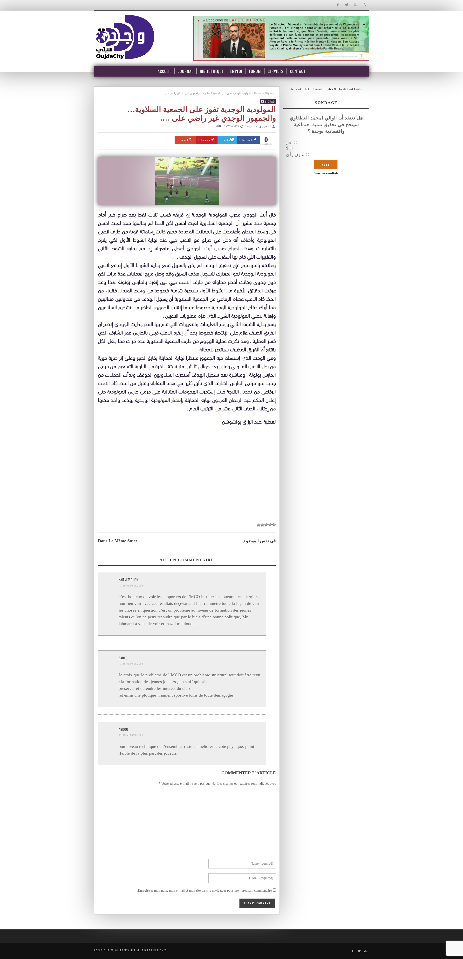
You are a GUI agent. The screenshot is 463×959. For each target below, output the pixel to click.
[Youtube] (355, 5)
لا (287, 148)
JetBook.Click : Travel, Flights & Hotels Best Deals (326, 89)
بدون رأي (295, 154)
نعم (289, 142)
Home (257, 93)
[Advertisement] (187, 483)
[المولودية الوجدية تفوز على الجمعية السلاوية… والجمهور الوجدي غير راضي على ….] (187, 181)
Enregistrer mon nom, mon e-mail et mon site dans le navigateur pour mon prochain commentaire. (204, 890)
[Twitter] (346, 5)
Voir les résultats (326, 173)
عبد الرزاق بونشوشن (259, 126)
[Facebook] (337, 5)
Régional (270, 93)
